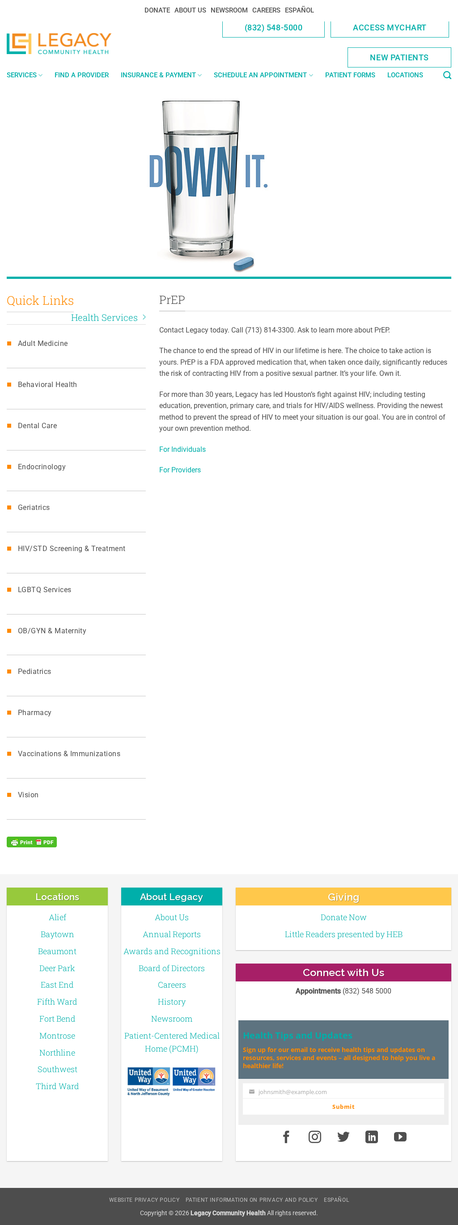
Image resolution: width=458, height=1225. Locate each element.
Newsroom (229, 10)
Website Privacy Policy (144, 1200)
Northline (57, 1052)
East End (57, 984)
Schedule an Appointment (260, 75)
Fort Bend (57, 1018)
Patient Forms (350, 75)
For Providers (180, 470)
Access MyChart (390, 27)
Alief (57, 917)
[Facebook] (286, 1138)
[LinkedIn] (372, 1138)
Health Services (104, 318)
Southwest (57, 1069)
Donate (157, 10)
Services (22, 75)
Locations (405, 75)
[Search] (447, 75)
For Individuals (182, 449)
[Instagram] (315, 1138)
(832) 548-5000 (274, 27)
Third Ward (57, 1086)
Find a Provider (82, 75)
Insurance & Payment (158, 75)
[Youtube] (400, 1138)
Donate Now (344, 917)
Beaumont (57, 951)
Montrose (57, 1035)
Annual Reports (172, 934)
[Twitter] (343, 1138)
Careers (266, 10)
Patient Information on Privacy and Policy (252, 1200)
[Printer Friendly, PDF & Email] (32, 842)
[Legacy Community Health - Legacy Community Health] (59, 43)
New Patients (399, 57)
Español (299, 10)
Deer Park (57, 968)
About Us (190, 10)
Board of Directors (172, 968)
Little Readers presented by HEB (344, 934)
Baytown (57, 934)
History (172, 1001)
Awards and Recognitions (172, 951)
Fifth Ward (57, 1001)
